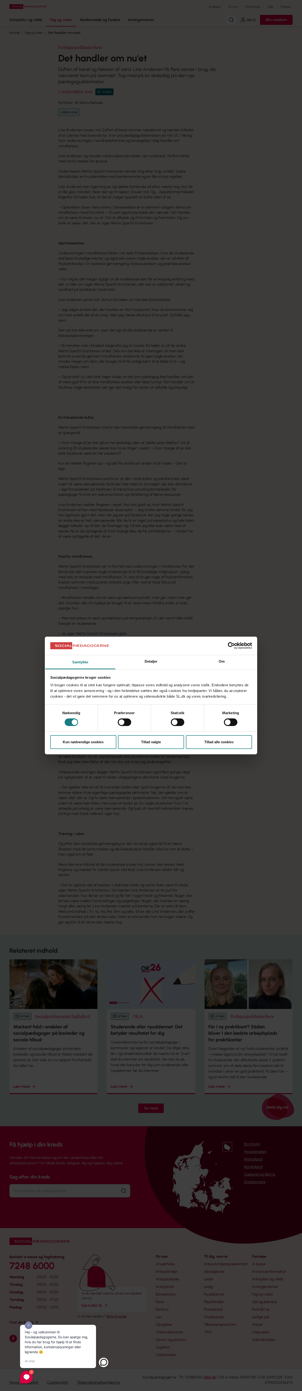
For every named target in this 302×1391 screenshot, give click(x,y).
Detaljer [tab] (151, 661)
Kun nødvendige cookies (83, 742)
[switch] (124, 722)
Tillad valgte (151, 742)
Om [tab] (222, 661)
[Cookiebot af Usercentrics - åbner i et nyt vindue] (231, 645)
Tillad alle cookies (219, 742)
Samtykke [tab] (80, 662)
